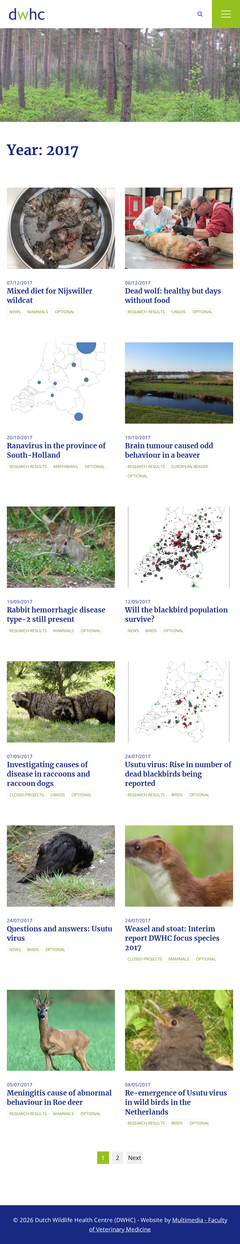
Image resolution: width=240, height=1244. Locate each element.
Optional (65, 312)
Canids (178, 312)
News (15, 312)
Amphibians (65, 466)
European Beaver (189, 466)
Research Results (146, 312)
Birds (151, 630)
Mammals (37, 312)
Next (134, 1157)
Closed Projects (26, 795)
